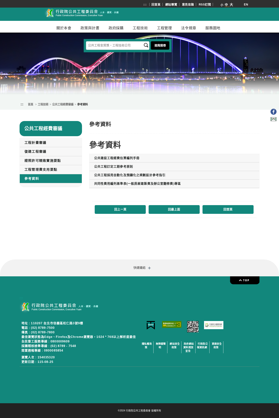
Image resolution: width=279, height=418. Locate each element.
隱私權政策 (147, 345)
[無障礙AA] (172, 326)
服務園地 (213, 28)
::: (145, 4)
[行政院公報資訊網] (214, 328)
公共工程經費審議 (62, 104)
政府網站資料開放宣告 (188, 347)
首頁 (30, 104)
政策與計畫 (89, 28)
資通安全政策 (217, 345)
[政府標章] (151, 328)
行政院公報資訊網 (202, 345)
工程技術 (140, 28)
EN (246, 4)
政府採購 (116, 28)
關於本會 (64, 28)
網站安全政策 (175, 345)
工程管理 (164, 28)
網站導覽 (171, 4)
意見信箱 (188, 4)
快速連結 (139, 267)
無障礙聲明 (161, 345)
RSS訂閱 (205, 4)
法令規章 (188, 28)
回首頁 (155, 4)
